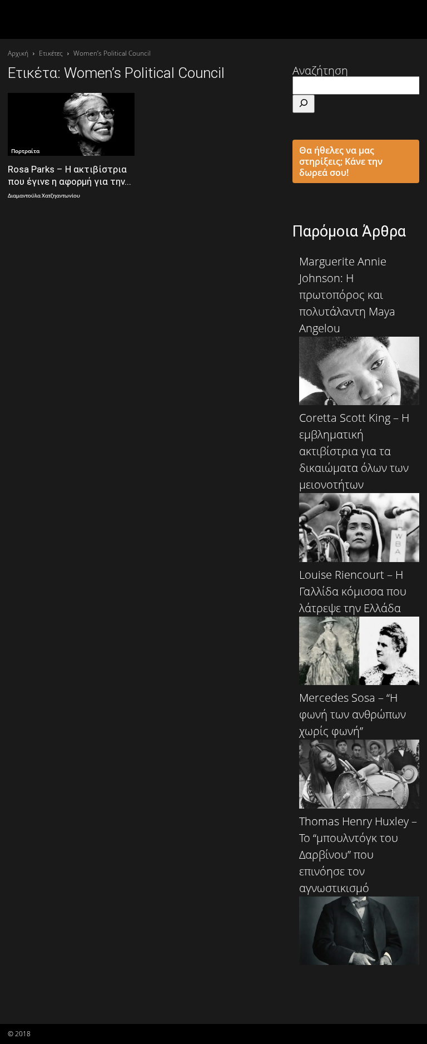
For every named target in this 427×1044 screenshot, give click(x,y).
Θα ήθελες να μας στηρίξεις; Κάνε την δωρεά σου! (341, 161)
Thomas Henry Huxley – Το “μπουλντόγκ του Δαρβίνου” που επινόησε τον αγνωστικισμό (358, 854)
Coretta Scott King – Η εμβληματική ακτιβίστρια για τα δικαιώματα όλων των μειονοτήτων (354, 451)
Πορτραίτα (25, 151)
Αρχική (18, 53)
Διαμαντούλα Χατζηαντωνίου (44, 196)
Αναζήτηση (320, 70)
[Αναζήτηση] (303, 104)
